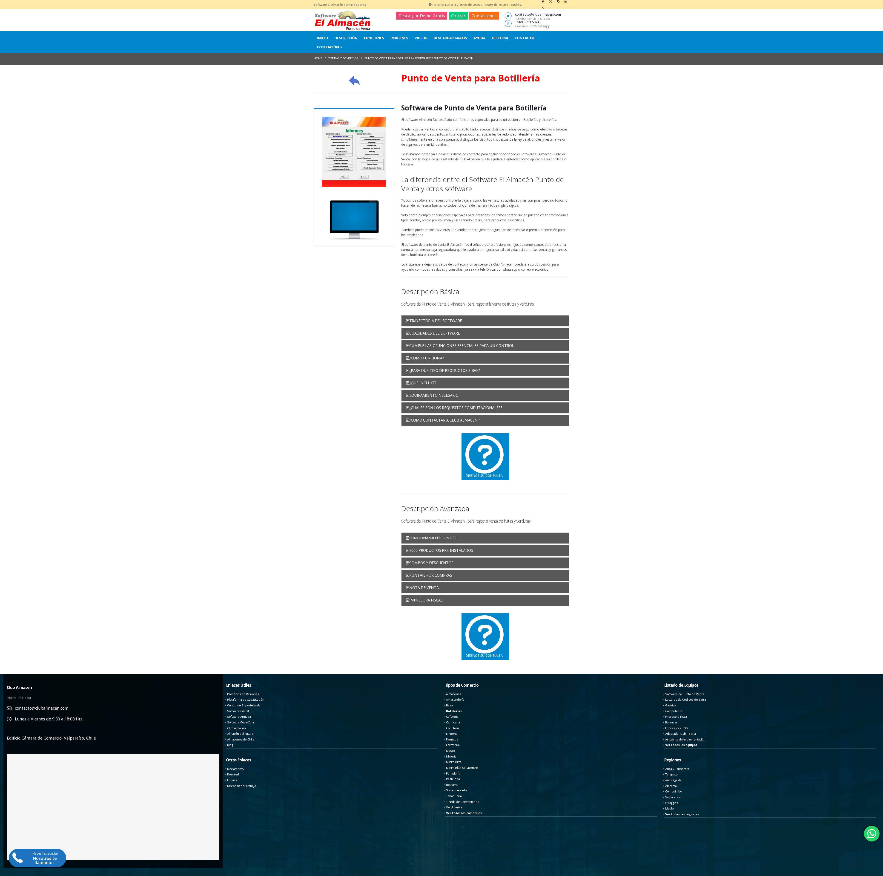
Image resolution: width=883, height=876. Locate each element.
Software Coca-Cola (240, 722)
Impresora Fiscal (676, 717)
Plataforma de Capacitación (245, 700)
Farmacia (452, 739)
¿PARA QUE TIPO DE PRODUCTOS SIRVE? (444, 370)
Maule (669, 808)
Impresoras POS (676, 728)
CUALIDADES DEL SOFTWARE (434, 333)
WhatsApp (543, 8)
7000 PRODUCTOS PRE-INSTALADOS (441, 550)
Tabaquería (454, 796)
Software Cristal (238, 711)
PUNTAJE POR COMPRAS (430, 575)
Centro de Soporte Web (243, 705)
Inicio (322, 37)
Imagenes (399, 37)
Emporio (452, 734)
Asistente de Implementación (685, 739)
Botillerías (454, 711)
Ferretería (453, 745)
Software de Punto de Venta (684, 694)
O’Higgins (671, 803)
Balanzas (671, 722)
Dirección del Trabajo (241, 786)
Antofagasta (673, 780)
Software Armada (239, 717)
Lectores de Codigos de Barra (685, 700)
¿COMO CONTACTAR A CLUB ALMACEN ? (444, 420)
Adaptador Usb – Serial (681, 734)
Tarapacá (671, 774)
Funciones (374, 37)
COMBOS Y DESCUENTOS (431, 562)
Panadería (453, 773)
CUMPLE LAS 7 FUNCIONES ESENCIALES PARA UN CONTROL (461, 345)
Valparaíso (672, 797)
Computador (673, 711)
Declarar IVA (235, 769)
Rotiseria (452, 784)
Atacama (671, 786)
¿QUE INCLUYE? (422, 382)
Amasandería (455, 700)
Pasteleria (453, 779)
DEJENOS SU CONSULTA (484, 475)
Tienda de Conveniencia (462, 802)
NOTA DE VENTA (424, 587)
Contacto (524, 37)
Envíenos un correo (533, 18)
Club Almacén (236, 728)
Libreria (451, 756)
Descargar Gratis (450, 37)
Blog (230, 745)
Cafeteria (452, 717)
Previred (233, 774)
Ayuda (479, 37)
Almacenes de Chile (240, 739)
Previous (315, 151)
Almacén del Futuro (240, 734)
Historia (500, 37)
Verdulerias (454, 807)
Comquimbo (673, 791)
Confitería (452, 728)
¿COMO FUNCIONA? (426, 358)
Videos (421, 37)
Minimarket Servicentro (462, 768)
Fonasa (232, 780)
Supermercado (456, 790)
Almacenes (453, 694)
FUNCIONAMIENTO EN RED (433, 538)
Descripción (346, 37)
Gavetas (670, 705)
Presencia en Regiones (243, 694)
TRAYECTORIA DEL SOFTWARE (435, 320)
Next (393, 151)
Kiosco (450, 751)
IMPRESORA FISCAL (426, 600)
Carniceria (453, 722)
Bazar (450, 705)
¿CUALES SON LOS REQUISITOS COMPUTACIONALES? (455, 407)
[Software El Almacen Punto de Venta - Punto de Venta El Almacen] (342, 20)
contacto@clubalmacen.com (42, 707)
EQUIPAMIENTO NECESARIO (434, 395)
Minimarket (453, 762)
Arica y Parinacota (677, 769)
